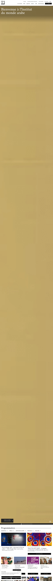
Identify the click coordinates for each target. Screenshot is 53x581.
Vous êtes (24, 1)
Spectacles (29, 530)
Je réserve (33, 573)
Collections (42, 565)
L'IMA (36, 3)
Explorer (32, 3)
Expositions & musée (20, 530)
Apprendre (28, 3)
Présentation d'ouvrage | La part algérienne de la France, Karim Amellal (33, 568)
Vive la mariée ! (5, 567)
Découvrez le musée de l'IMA (45, 567)
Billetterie (49, 3)
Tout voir (37, 530)
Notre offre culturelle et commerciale (32, 1)
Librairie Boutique (41, 3)
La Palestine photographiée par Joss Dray (20, 567)
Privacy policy (19, 571)
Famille (11, 530)
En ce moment (20, 3)
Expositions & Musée (4, 565)
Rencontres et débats (31, 565)
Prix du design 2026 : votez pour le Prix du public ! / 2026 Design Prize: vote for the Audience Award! (13, 549)
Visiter (24, 3)
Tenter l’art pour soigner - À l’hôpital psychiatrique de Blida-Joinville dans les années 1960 (38, 550)
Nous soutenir (46, 1)
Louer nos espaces (41, 1)
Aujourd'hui (3, 530)
